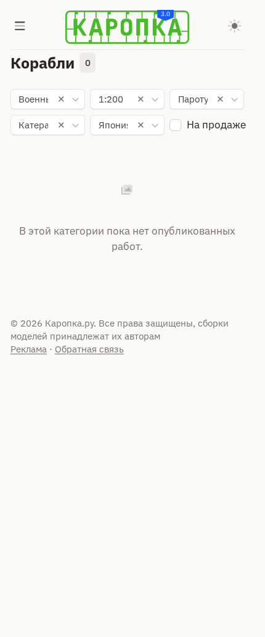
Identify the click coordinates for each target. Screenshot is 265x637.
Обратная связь (89, 349)
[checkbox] (175, 125)
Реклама (28, 349)
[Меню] (20, 27)
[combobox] (47, 99)
